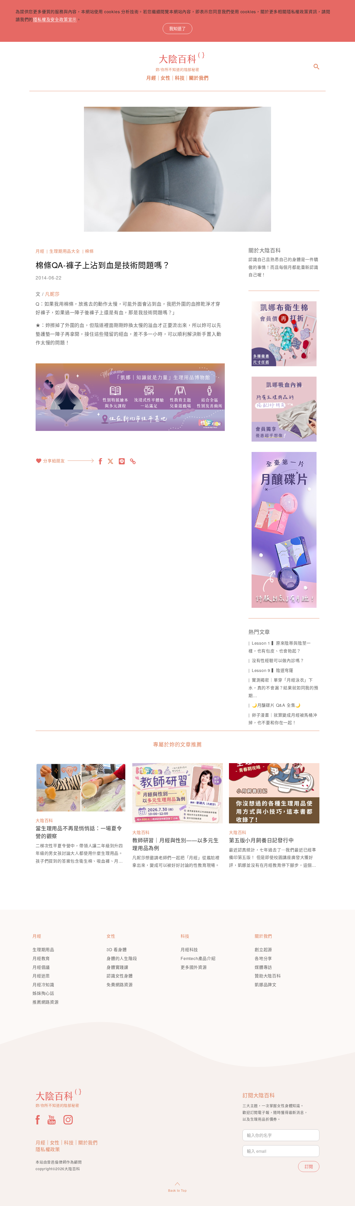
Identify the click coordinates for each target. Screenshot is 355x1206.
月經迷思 (41, 976)
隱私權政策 (48, 1149)
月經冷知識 (43, 985)
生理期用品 (43, 949)
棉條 (89, 251)
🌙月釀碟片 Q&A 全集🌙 (276, 705)
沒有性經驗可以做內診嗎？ (278, 660)
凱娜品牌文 (266, 985)
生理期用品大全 (64, 251)
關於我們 (198, 78)
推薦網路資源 (45, 1002)
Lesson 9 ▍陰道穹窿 (272, 670)
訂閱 (309, 1166)
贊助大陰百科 (268, 976)
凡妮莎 (52, 293)
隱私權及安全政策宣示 (55, 19)
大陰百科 (44, 820)
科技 (180, 78)
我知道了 (177, 28)
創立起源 (263, 949)
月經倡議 (41, 967)
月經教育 (41, 958)
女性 (165, 78)
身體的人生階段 (122, 958)
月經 (151, 78)
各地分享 (263, 958)
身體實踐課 (117, 967)
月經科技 (189, 949)
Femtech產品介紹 (198, 958)
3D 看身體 (117, 949)
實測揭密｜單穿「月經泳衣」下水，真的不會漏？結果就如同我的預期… (283, 687)
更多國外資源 (194, 967)
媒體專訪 (263, 967)
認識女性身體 (120, 976)
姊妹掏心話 (43, 993)
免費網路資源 (120, 985)
